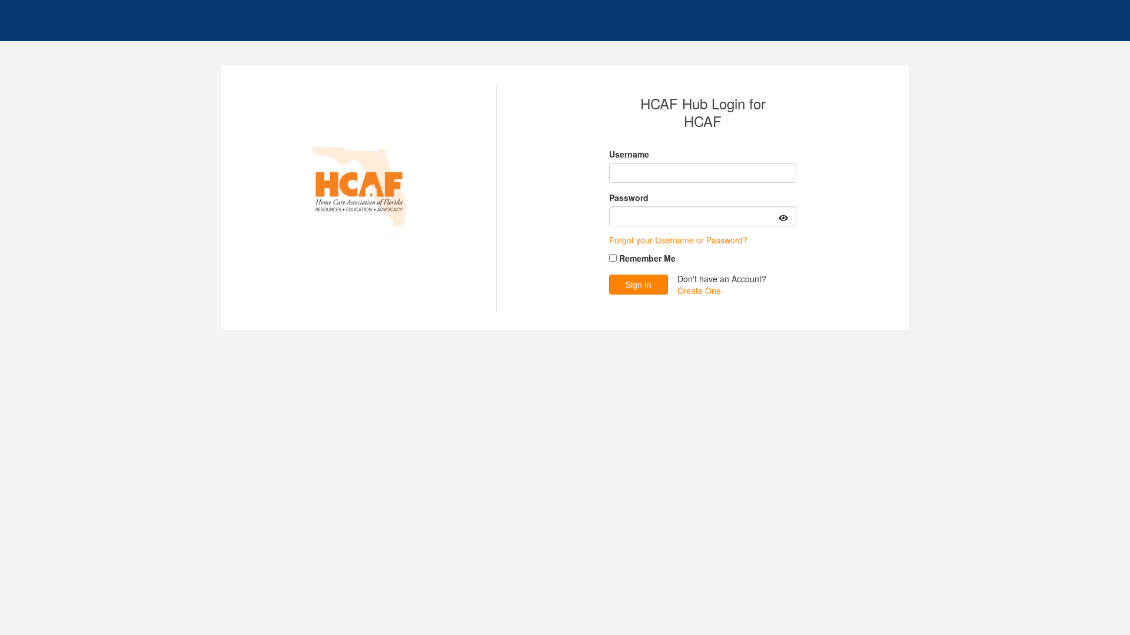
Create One (699, 290)
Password (629, 197)
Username (629, 154)
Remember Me (647, 258)
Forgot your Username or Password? (678, 240)
